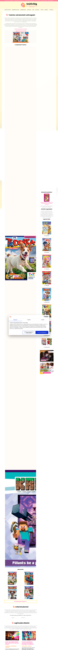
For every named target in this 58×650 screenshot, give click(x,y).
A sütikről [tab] (42, 319)
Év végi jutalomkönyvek (44, 0)
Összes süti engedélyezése (42, 332)
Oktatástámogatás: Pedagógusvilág (29, 0)
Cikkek (33, 9)
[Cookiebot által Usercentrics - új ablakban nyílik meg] (44, 316)
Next (36, 518)
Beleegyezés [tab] (15, 319)
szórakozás (7, 647)
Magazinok (37, 9)
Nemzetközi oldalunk (50, 0)
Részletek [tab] (29, 319)
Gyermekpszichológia (15, 9)
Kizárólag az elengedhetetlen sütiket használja (28, 332)
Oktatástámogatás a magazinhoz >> (20, 601)
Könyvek (42, 9)
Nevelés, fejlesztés (8, 9)
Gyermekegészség (23, 9)
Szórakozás (29, 9)
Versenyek (46, 9)
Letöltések (51, 9)
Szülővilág (32, 5)
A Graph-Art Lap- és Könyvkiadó (9, 0)
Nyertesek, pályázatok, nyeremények (21, 29)
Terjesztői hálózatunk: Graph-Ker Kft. (19, 0)
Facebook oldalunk (37, 0)
